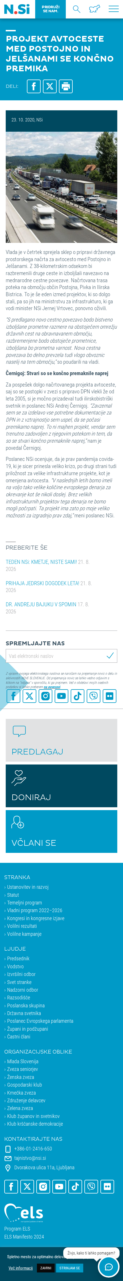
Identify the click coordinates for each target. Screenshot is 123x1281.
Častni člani (18, 1036)
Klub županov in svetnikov (33, 1116)
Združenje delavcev (26, 1100)
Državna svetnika (24, 1013)
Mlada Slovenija (22, 1061)
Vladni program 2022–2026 (34, 910)
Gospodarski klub (24, 1084)
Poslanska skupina (26, 1005)
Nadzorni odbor (22, 989)
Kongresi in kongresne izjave (35, 918)
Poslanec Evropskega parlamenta (40, 1020)
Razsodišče (18, 997)
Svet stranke (19, 982)
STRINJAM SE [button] (69, 1267)
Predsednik (18, 958)
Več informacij (21, 1268)
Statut (13, 894)
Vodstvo (15, 966)
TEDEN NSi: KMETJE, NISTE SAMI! (48, 565)
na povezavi (52, 686)
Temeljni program (24, 902)
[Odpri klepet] (109, 1267)
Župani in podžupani (27, 1028)
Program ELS (17, 1228)
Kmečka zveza (21, 1092)
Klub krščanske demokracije (35, 1123)
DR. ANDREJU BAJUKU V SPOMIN (47, 608)
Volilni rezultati (22, 925)
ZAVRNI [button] (45, 1267)
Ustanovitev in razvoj (28, 886)
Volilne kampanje (24, 933)
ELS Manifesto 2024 (24, 1236)
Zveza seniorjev (22, 1069)
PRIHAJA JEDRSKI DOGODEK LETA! (49, 587)
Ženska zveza (20, 1076)
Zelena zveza (20, 1108)
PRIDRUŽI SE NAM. (50, 9)
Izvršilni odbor (21, 974)
